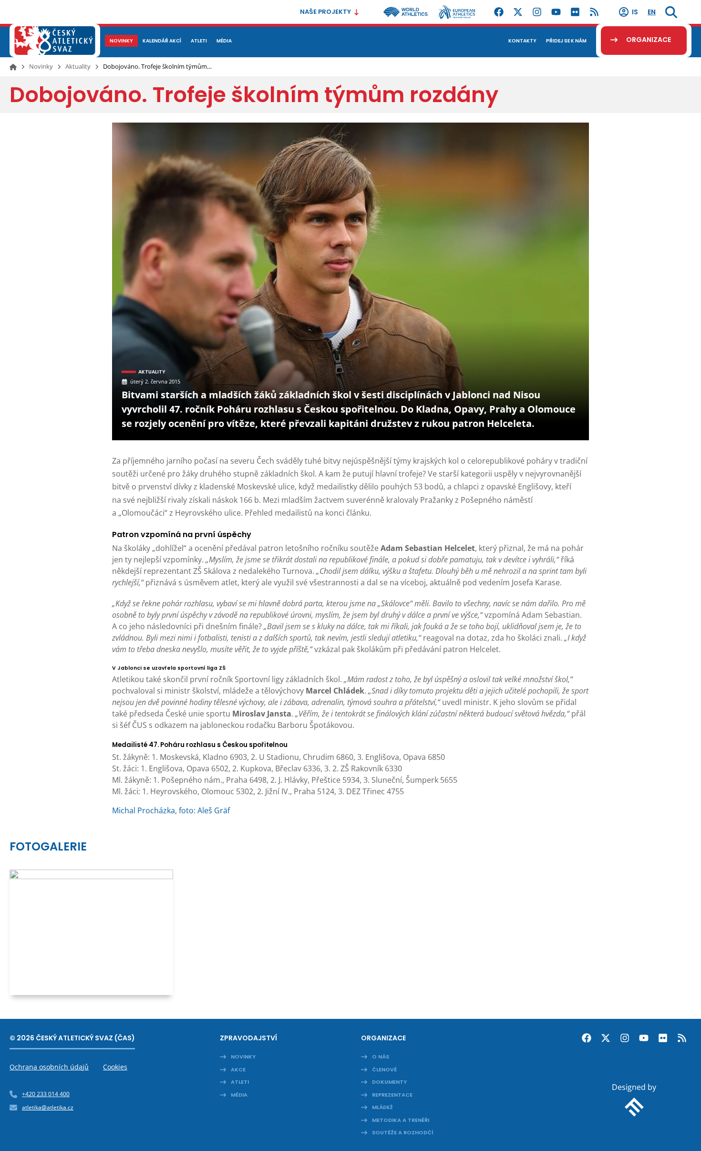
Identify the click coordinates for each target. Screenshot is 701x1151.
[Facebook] (498, 12)
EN (652, 12)
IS (635, 12)
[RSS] (594, 12)
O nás (380, 1056)
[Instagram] (536, 12)
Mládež (382, 1107)
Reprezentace (392, 1095)
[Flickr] (575, 12)
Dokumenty (389, 1082)
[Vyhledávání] (671, 12)
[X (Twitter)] (517, 12)
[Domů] (13, 67)
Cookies (115, 1066)
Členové (384, 1069)
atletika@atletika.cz (47, 1107)
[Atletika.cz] (54, 40)
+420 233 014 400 (46, 1094)
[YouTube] (556, 12)
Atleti (240, 1082)
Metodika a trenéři (400, 1120)
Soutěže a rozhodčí (402, 1132)
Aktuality (78, 66)
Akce (238, 1069)
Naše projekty (325, 11)
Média (239, 1095)
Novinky (41, 66)
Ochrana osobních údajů (49, 1066)
